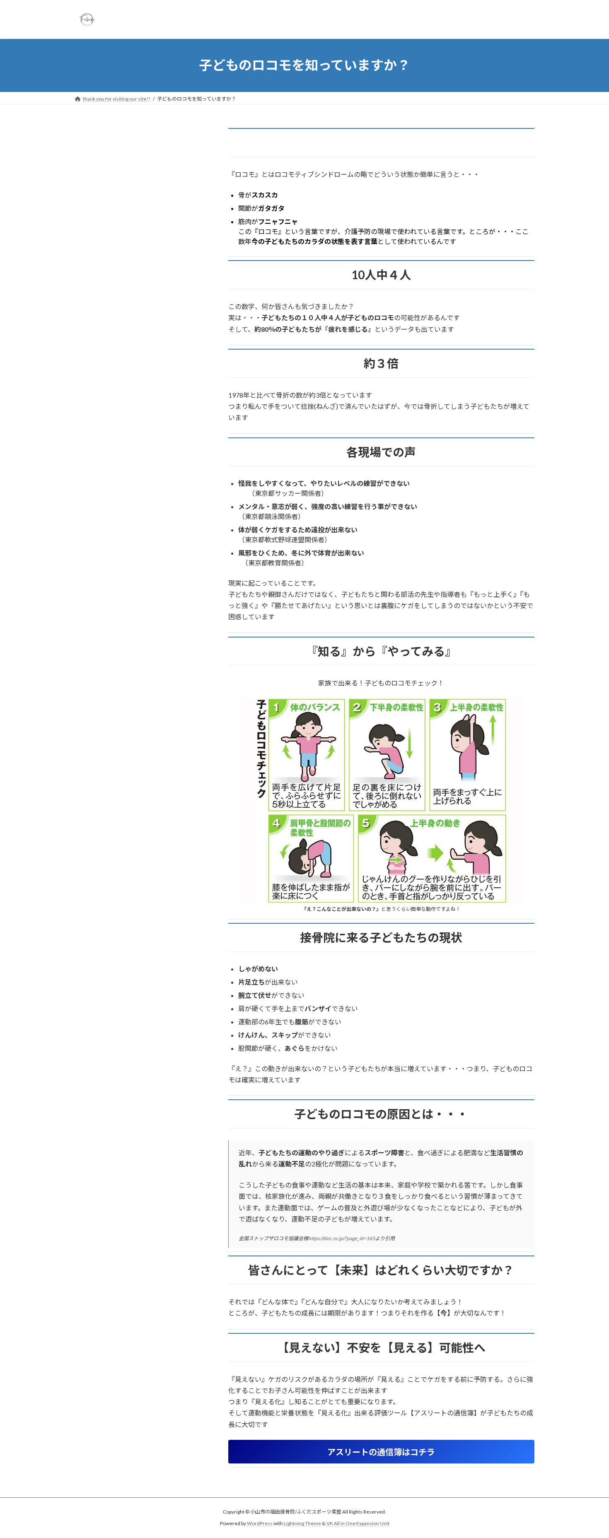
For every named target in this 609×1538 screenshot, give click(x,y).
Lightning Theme (302, 1523)
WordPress (260, 1523)
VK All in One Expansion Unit (357, 1523)
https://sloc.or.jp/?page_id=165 (341, 1238)
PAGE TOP (587, 1484)
